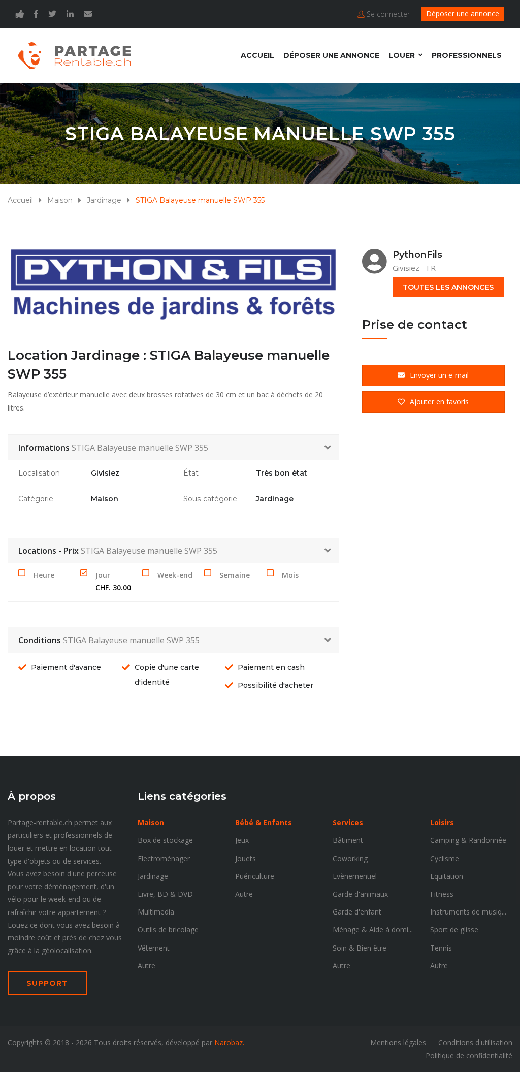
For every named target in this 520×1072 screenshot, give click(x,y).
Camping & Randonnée (468, 840)
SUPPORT (47, 983)
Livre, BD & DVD (165, 894)
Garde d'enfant (357, 912)
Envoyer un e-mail (439, 375)
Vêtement (154, 948)
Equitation (446, 876)
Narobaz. (229, 1042)
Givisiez (105, 473)
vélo (14, 899)
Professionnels (467, 55)
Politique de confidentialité (469, 1055)
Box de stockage (165, 840)
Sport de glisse (454, 929)
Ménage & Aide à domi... (373, 929)
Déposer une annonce (462, 13)
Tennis (441, 948)
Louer (401, 55)
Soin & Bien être (359, 948)
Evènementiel (355, 876)
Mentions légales (398, 1042)
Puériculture (254, 876)
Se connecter (387, 14)
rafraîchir (22, 912)
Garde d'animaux (360, 894)
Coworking (350, 858)
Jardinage (104, 200)
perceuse (102, 873)
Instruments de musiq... (468, 912)
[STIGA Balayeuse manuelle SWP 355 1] (173, 285)
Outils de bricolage (168, 929)
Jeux (242, 840)
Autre (146, 965)
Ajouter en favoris (439, 401)
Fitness (441, 894)
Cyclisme (444, 858)
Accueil (257, 55)
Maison (60, 200)
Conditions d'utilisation (475, 1042)
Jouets (245, 858)
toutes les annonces (448, 287)
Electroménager (164, 858)
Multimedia (156, 912)
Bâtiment (348, 840)
